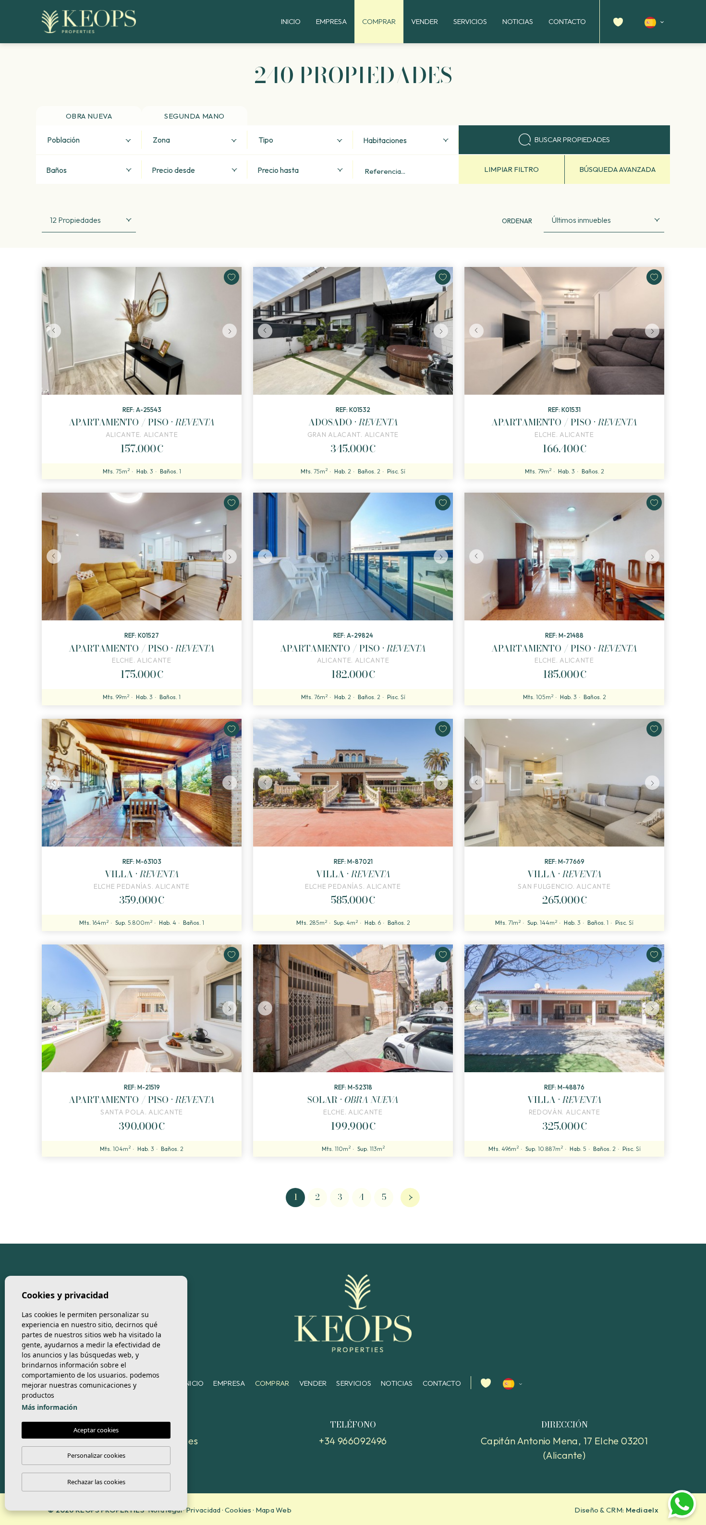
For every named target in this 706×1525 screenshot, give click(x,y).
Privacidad (203, 1509)
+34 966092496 (353, 1441)
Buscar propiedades (572, 139)
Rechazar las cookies (96, 1481)
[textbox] (91, 140)
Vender (424, 21)
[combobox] (89, 139)
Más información (49, 1407)
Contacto (567, 21)
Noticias (517, 21)
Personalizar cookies (96, 1455)
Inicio (291, 21)
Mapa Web (274, 1509)
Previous (51, 331)
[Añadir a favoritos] (231, 277)
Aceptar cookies (96, 1430)
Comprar (379, 21)
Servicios (470, 21)
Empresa (331, 21)
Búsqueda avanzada (617, 169)
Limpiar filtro (511, 169)
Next (232, 331)
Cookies (238, 1509)
